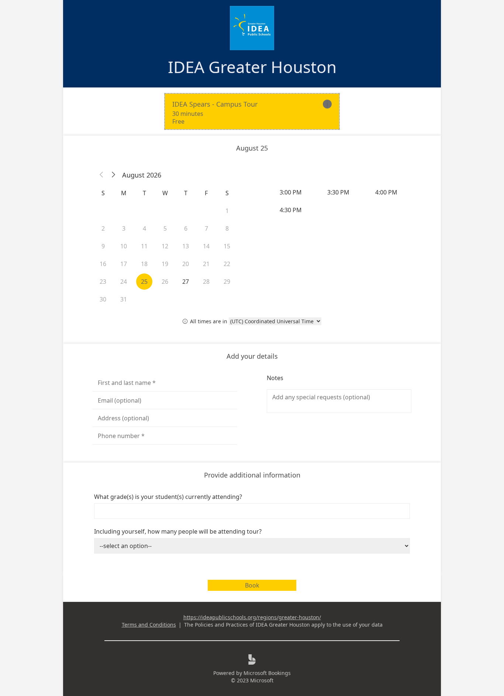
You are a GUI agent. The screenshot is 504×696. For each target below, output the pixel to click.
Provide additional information (252, 475)
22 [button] (227, 264)
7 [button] (206, 228)
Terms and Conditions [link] (149, 624)
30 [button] (103, 299)
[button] (101, 175)
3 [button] (123, 228)
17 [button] (123, 264)
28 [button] (206, 282)
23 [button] (103, 282)
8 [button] (227, 228)
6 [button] (185, 228)
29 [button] (227, 282)
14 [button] (206, 246)
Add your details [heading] (252, 356)
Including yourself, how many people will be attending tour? (178, 531)
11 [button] (144, 246)
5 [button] (165, 228)
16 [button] (103, 264)
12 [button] (165, 246)
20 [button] (185, 264)
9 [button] (103, 246)
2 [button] (103, 228)
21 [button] (206, 264)
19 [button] (165, 264)
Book (252, 585)
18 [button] (144, 264)
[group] (339, 201)
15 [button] (227, 246)
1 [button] (227, 211)
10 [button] (123, 246)
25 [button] (144, 282)
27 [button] (185, 282)
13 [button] (185, 246)
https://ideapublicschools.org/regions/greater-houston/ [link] (252, 617)
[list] (252, 111)
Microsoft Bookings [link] (267, 672)
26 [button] (165, 282)
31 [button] (123, 299)
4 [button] (144, 228)
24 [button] (123, 282)
